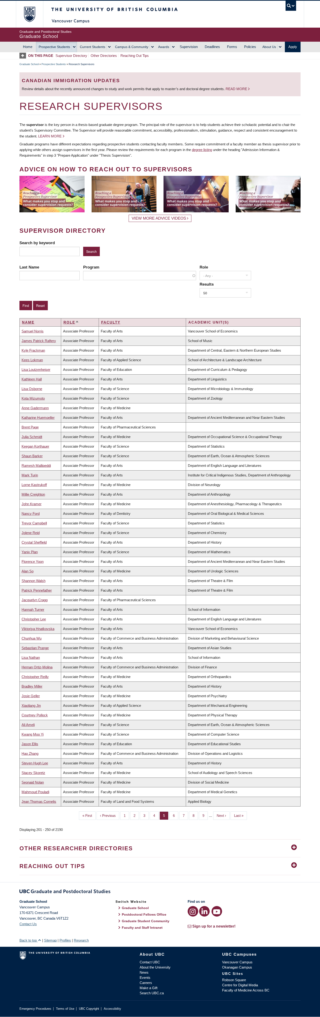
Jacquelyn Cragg (35, 600)
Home (27, 47)
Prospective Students (54, 47)
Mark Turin (30, 475)
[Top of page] (23, 56)
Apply (292, 47)
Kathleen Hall (32, 379)
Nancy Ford (31, 514)
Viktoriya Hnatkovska (38, 629)
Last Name (29, 267)
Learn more (50, 136)
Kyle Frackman (33, 350)
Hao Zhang (30, 753)
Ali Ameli (28, 725)
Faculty (110, 322)
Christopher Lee (34, 619)
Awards (163, 47)
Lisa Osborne (32, 389)
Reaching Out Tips (134, 56)
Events (145, 978)
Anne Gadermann (35, 408)
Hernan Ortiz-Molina (37, 667)
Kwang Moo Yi (33, 734)
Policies (250, 47)
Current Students (92, 47)
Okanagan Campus (237, 967)
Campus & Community (131, 47)
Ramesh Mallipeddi (36, 466)
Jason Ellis (30, 744)
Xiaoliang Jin (31, 705)
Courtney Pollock (35, 715)
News (144, 972)
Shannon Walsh (33, 581)
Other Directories (104, 56)
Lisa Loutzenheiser (36, 370)
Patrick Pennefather (37, 590)
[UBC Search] (291, 6)
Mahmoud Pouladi (35, 792)
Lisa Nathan (31, 658)
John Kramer (31, 504)
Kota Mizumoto (33, 398)
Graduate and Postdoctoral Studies (160, 892)
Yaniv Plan (30, 552)
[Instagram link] (193, 911)
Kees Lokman (32, 360)
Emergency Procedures (35, 1008)
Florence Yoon (33, 562)
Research (81, 940)
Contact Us (28, 924)
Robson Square (234, 980)
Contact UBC (150, 962)
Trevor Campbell (34, 523)
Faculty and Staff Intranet (142, 927)
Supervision (189, 47)
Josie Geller (31, 696)
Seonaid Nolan (33, 782)
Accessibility (112, 1008)
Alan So (27, 571)
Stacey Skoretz (33, 773)
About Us (269, 47)
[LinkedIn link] (204, 911)
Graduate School (29, 64)
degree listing (202, 150)
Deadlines (212, 47)
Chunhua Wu (31, 638)
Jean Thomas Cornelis (39, 801)
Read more (237, 89)
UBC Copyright (89, 1008)
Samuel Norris (33, 331)
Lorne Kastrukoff (34, 485)
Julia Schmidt (32, 437)
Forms (232, 47)
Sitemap (50, 940)
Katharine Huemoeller (38, 418)
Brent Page (30, 427)
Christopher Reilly (35, 677)
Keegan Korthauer (35, 446)
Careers (146, 983)
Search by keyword (37, 243)
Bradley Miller (32, 686)
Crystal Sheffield (34, 542)
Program (91, 267)
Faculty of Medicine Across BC (245, 990)
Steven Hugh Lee (35, 763)
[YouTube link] (217, 911)
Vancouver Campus (237, 962)
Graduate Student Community (145, 921)
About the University (155, 967)
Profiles (65, 940)
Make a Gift (148, 988)
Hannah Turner (33, 610)
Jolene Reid (31, 533)
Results (207, 284)
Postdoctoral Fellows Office (144, 914)
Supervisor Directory (71, 56)
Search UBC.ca (152, 993)
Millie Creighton (33, 494)
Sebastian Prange (35, 648)
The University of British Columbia (29, 14)
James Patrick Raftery (39, 341)
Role (204, 267)
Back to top (28, 940)
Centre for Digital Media (240, 985)
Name (28, 322)
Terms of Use (65, 1008)
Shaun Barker (32, 456)
